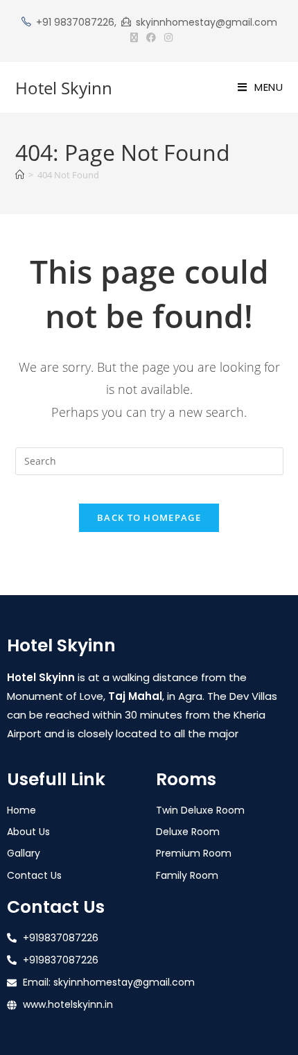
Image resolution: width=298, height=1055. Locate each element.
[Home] (19, 175)
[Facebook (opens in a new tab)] (151, 37)
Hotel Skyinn (63, 87)
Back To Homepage (149, 517)
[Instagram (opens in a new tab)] (166, 37)
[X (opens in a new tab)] (134, 37)
